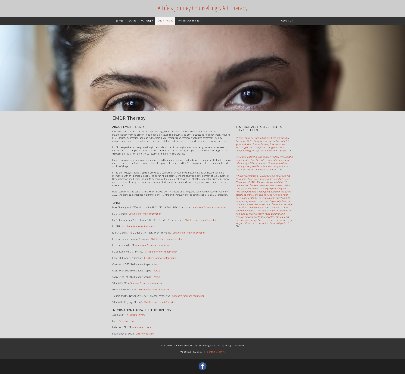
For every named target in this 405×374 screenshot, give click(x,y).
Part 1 (156, 264)
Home (119, 21)
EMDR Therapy (165, 20)
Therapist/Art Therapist (189, 20)
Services (132, 20)
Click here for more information (209, 207)
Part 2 (156, 270)
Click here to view (136, 314)
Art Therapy (147, 20)
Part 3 (156, 276)
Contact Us (287, 20)
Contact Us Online (216, 351)
